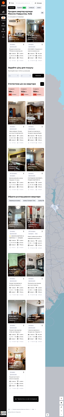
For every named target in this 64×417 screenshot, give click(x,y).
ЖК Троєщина (13, 173)
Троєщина (12, 44)
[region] (54, 208)
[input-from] (14, 76)
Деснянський (13, 46)
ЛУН (9, 409)
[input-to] (26, 76)
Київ (36, 233)
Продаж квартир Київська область (21, 409)
